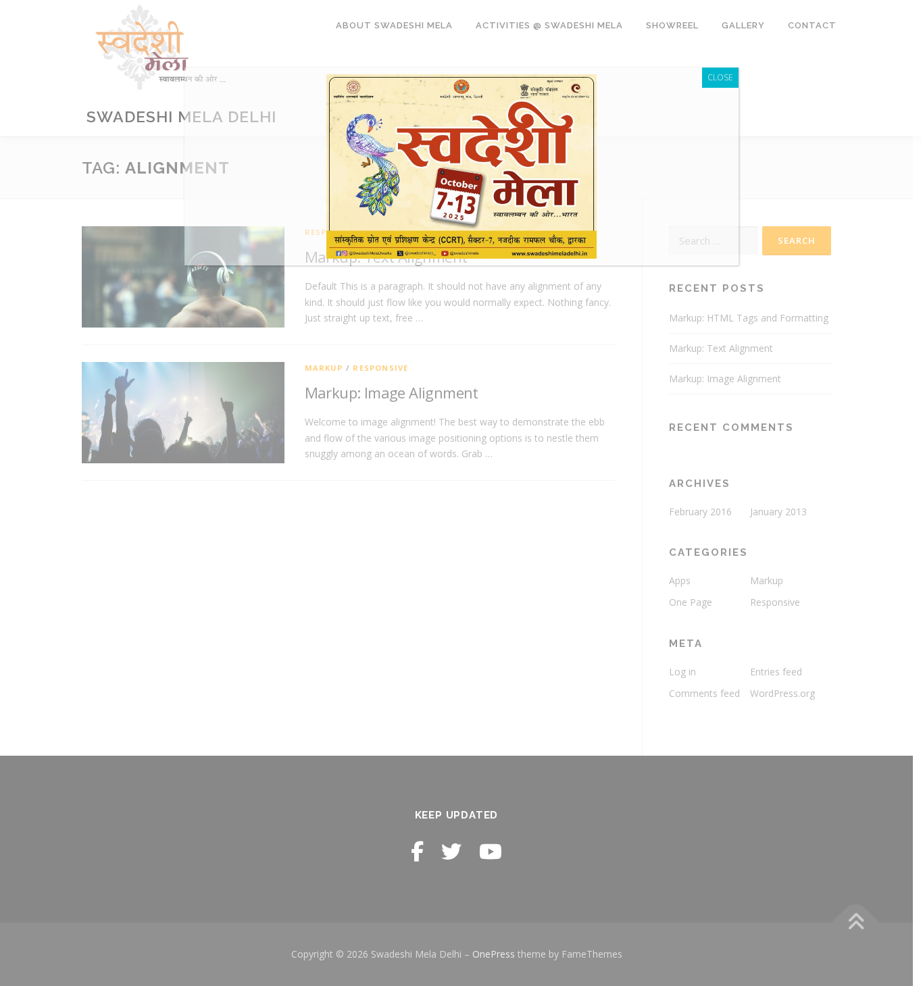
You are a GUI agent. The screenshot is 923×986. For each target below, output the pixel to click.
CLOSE (720, 77)
